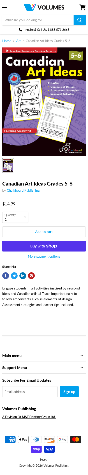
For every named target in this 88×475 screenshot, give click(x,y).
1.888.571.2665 (58, 29)
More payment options (44, 256)
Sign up (69, 391)
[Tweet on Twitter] (14, 275)
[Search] (80, 20)
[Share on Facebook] (5, 275)
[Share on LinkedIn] (22, 275)
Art (18, 41)
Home (6, 41)
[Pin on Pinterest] (31, 275)
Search (44, 459)
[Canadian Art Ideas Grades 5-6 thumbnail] (8, 165)
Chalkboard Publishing (23, 190)
